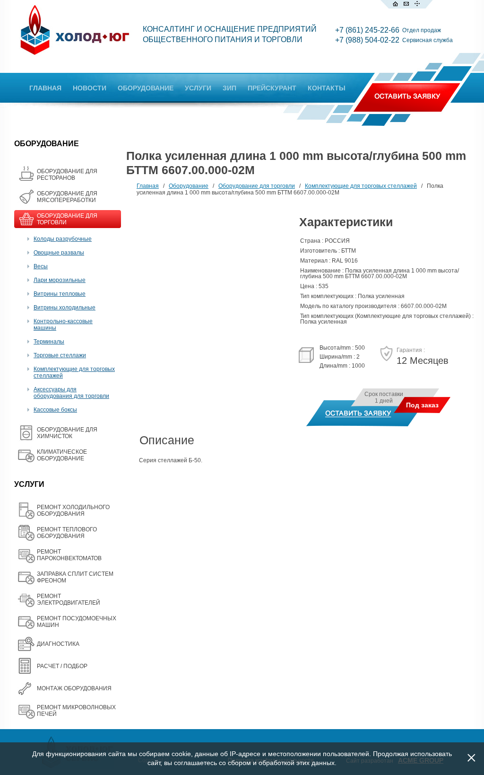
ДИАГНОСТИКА (58, 644)
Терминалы (49, 341)
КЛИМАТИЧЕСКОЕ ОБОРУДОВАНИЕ (62, 455)
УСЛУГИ (198, 88)
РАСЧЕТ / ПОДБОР (62, 666)
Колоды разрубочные (63, 239)
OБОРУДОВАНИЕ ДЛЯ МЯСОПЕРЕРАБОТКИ (67, 196)
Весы (41, 266)
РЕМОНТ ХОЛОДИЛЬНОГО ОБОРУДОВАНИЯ (73, 510)
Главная (148, 186)
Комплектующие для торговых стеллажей (361, 186)
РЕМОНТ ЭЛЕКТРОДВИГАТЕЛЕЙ (68, 599)
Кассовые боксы (55, 409)
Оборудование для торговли (256, 186)
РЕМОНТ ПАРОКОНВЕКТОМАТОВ (69, 555)
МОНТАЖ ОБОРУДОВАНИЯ (74, 688)
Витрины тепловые (60, 294)
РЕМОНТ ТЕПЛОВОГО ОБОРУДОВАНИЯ (67, 532)
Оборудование (188, 186)
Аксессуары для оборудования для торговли (71, 392)
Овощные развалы (59, 252)
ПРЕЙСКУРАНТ (272, 88)
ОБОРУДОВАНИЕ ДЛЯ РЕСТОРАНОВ (67, 174)
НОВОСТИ (89, 88)
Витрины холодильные (64, 307)
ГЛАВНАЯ (45, 88)
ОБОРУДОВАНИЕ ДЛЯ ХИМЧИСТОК (67, 433)
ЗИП (229, 88)
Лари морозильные (60, 280)
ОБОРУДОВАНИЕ (145, 88)
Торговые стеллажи (60, 355)
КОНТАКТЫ (327, 88)
